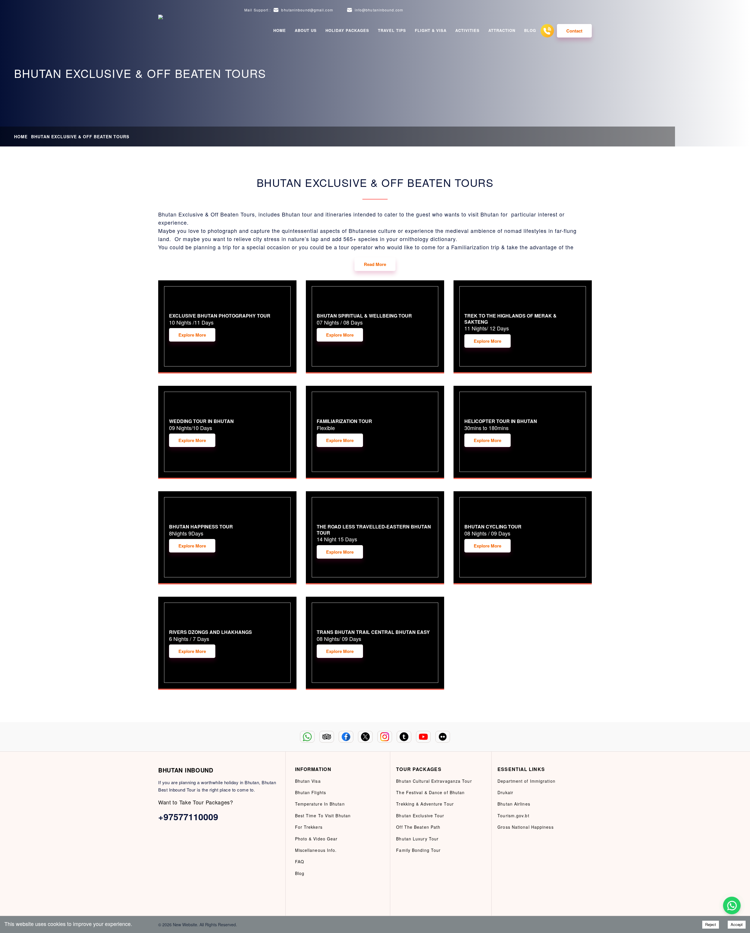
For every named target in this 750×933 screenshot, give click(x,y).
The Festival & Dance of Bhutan (430, 792)
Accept (737, 924)
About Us (306, 30)
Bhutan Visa (308, 781)
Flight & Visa (430, 30)
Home (279, 30)
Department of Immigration (526, 781)
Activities (467, 30)
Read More (375, 264)
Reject (710, 924)
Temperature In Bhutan (320, 804)
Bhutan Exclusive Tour (420, 815)
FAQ (299, 861)
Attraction (501, 30)
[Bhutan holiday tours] (165, 31)
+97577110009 (188, 816)
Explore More (192, 335)
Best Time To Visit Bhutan (323, 815)
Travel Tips (392, 30)
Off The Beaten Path (418, 827)
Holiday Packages (347, 30)
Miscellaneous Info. (316, 850)
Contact (574, 31)
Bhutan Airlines (513, 804)
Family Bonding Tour (418, 850)
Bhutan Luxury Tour (417, 839)
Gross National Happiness (525, 827)
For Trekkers (309, 827)
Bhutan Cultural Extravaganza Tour (434, 781)
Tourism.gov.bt (513, 815)
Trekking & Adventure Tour (425, 804)
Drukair (505, 792)
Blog (530, 30)
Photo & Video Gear (316, 839)
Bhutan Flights (310, 792)
